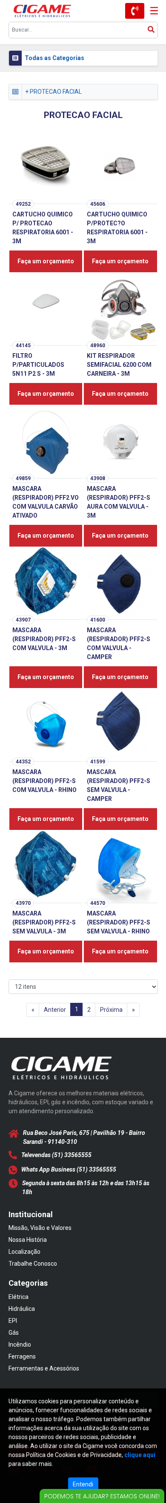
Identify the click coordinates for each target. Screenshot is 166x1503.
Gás (14, 1332)
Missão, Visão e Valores (40, 1227)
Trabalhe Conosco (33, 1263)
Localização (24, 1251)
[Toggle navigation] (151, 11)
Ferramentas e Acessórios (44, 1368)
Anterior (55, 1009)
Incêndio (20, 1344)
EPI (13, 1320)
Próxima (111, 1009)
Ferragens (22, 1356)
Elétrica (19, 1296)
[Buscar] (151, 30)
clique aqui (139, 1454)
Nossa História (28, 1239)
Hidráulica (22, 1308)
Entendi (83, 1484)
